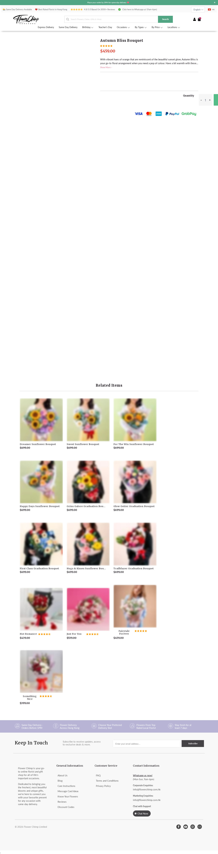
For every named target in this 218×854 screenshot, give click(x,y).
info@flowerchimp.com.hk (147, 789)
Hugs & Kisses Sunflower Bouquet (88, 544)
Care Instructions (66, 785)
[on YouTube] (185, 826)
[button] (106, 45)
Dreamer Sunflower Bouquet (41, 419)
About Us (63, 775)
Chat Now (143, 813)
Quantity (188, 95)
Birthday (86, 27)
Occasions (122, 27)
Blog (60, 780)
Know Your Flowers (68, 796)
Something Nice (41, 671)
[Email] (199, 826)
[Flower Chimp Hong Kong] (38, 19)
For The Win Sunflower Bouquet (135, 419)
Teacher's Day (105, 27)
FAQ (98, 775)
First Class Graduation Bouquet (41, 544)
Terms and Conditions (107, 780)
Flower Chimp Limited (35, 826)
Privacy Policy (103, 785)
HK (213, 9)
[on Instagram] (192, 826)
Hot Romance (41, 609)
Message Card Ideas (68, 791)
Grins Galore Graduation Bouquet (88, 482)
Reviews (62, 801)
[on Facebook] (178, 826)
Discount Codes (66, 807)
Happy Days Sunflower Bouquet (41, 482)
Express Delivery (46, 27)
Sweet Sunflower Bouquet (88, 419)
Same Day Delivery (68, 27)
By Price (156, 27)
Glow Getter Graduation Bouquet (135, 482)
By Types (139, 27)
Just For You (88, 609)
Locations (173, 27)
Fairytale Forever (135, 606)
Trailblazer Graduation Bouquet (135, 544)
